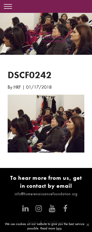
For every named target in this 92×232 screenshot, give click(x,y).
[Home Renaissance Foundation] (46, 33)
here (59, 228)
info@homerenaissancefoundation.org (46, 194)
